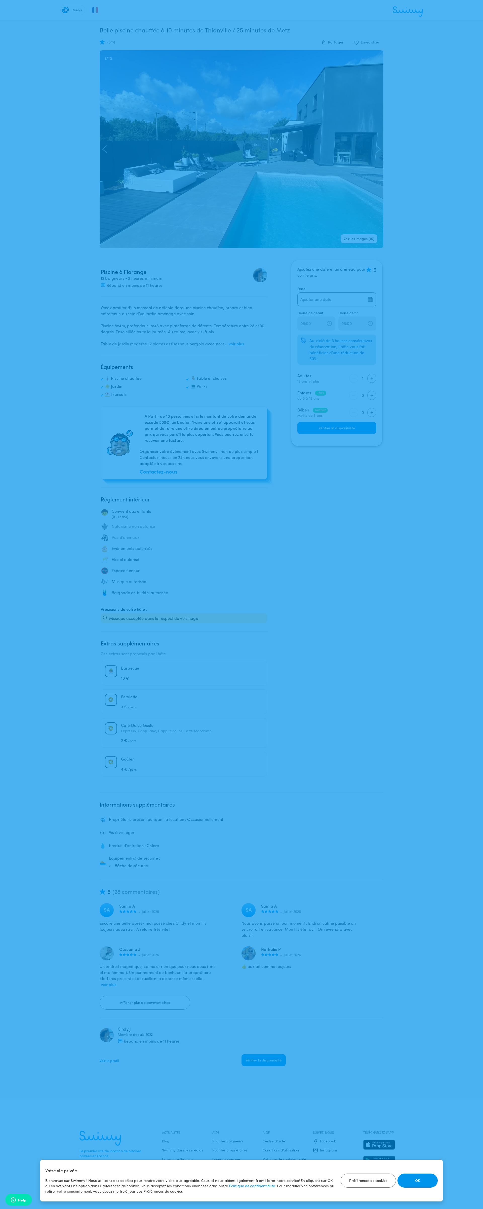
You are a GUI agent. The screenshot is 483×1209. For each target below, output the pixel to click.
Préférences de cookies (368, 1180)
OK (417, 1180)
